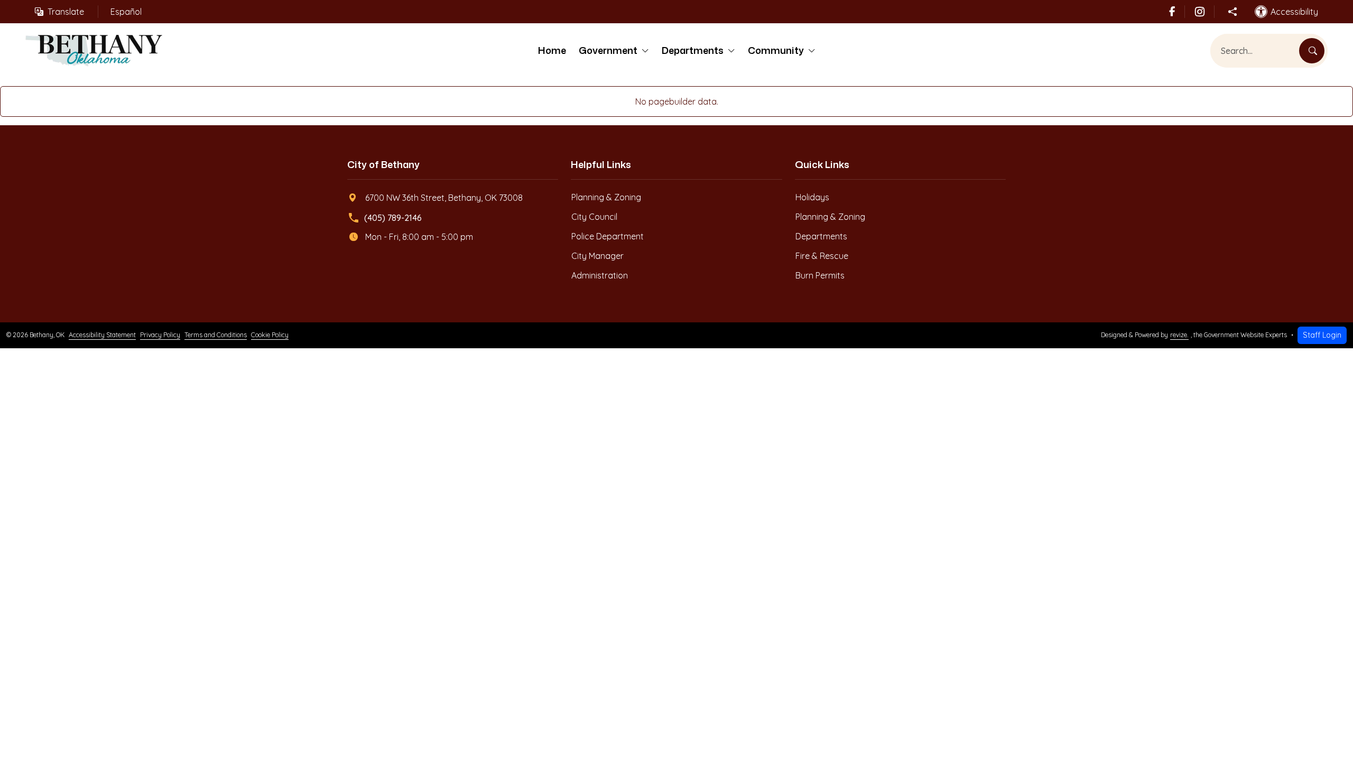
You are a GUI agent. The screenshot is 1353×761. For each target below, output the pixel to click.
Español (126, 11)
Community (776, 50)
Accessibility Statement (102, 335)
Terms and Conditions (215, 335)
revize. (1179, 335)
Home (552, 50)
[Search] (1311, 50)
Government (608, 50)
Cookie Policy (270, 335)
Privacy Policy (160, 335)
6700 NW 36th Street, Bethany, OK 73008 (444, 197)
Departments (693, 50)
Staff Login (1322, 335)
